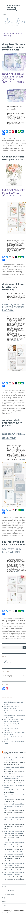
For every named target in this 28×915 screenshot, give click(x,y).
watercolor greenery (17, 533)
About (4, 901)
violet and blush (20, 405)
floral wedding (18, 269)
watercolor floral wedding (11, 148)
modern (10, 145)
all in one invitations (18, 142)
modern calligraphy (7, 271)
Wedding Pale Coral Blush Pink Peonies (13, 158)
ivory (19, 523)
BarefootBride (5, 143)
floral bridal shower (10, 394)
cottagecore (15, 268)
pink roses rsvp (18, 630)
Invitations (6, 390)
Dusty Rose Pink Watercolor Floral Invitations (13, 287)
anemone (4, 519)
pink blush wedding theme (9, 402)
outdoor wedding (17, 398)
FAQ (3, 898)
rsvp (19, 145)
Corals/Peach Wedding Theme (11, 264)
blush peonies (15, 266)
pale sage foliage (19, 400)
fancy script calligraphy (8, 520)
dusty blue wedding (18, 519)
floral (17, 143)
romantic (9, 272)
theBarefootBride (11, 405)
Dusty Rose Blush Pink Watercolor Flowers (13, 307)
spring (20, 147)
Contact (4, 905)
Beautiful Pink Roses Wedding (12, 551)
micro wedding (13, 397)
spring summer (6, 634)
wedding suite (21, 411)
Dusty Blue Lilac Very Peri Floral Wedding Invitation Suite (13, 47)
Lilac (20, 143)
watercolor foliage (6, 533)
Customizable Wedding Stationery (13, 7)
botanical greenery (12, 392)
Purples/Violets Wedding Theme (10, 140)
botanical (4, 392)
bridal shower (21, 392)
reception (15, 145)
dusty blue (12, 143)
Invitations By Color (8, 894)
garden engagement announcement (11, 522)
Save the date (10, 147)
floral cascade (10, 269)
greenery (15, 523)
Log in (6, 661)
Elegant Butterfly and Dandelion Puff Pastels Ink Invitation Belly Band (14, 806)
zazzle (9, 277)
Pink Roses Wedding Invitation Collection (13, 543)
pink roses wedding (18, 631)
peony (10, 528)
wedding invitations (12, 411)
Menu (4, 14)
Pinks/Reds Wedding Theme (16, 390)
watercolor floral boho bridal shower (11, 407)
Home (4, 886)
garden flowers (21, 395)
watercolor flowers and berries (9, 410)
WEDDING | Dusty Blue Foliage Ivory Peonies (12, 423)
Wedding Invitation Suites (8, 620)
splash (16, 147)
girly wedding (5, 625)
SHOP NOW (16, 340)
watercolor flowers (20, 408)
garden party (5, 397)
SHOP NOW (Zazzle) (8, 890)
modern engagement (12, 525)
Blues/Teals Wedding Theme (11, 138)
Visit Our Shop (8, 663)
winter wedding (6, 413)
